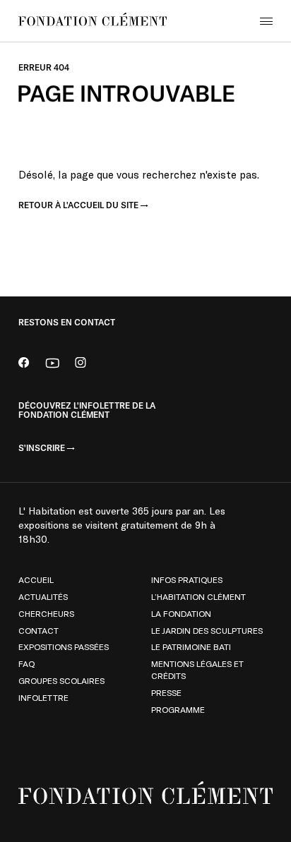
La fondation (181, 613)
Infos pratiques (186, 579)
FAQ (26, 663)
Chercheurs (46, 613)
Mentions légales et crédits (197, 669)
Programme (178, 709)
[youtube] (52, 364)
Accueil (36, 579)
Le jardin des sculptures (207, 630)
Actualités (43, 596)
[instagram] (80, 364)
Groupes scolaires (61, 680)
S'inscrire (41, 448)
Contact (38, 630)
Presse (166, 692)
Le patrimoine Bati (191, 646)
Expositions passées (63, 646)
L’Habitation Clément (198, 596)
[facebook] (24, 364)
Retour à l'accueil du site (78, 205)
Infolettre (43, 697)
